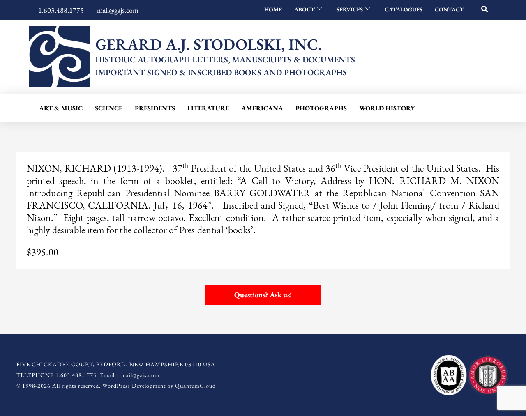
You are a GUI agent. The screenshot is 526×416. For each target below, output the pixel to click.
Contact (449, 9)
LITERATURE (208, 108)
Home (273, 9)
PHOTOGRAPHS (321, 108)
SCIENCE (108, 108)
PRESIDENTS (155, 108)
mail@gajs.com (140, 375)
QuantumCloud (195, 385)
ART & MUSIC (61, 108)
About (304, 9)
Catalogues (403, 9)
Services (350, 9)
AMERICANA (262, 108)
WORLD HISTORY (387, 108)
